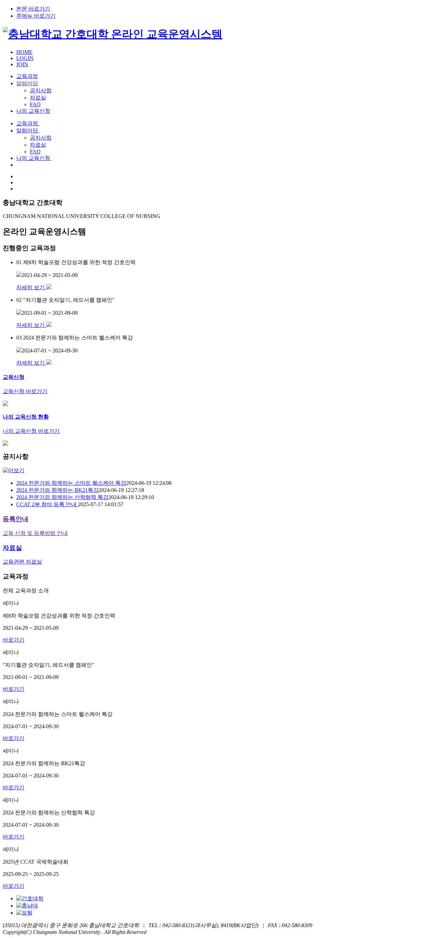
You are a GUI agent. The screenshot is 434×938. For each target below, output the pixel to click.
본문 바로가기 (33, 9)
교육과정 (27, 76)
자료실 (38, 97)
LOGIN (25, 58)
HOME (24, 52)
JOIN (22, 64)
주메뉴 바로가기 (36, 16)
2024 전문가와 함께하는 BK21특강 (57, 490)
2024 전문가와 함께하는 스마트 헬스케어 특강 (71, 483)
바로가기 (13, 640)
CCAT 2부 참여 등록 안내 (47, 504)
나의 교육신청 (33, 111)
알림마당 (27, 83)
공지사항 (41, 90)
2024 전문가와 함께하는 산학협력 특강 (62, 497)
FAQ (35, 104)
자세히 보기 (31, 287)
